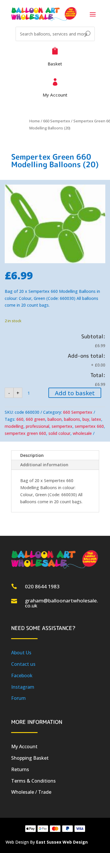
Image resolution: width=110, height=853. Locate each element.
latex (96, 419)
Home (34, 121)
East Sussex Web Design (62, 842)
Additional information (44, 464)
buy (85, 419)
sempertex (62, 426)
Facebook (22, 675)
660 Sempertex (56, 121)
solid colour (59, 433)
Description (32, 455)
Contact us (23, 664)
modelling (14, 426)
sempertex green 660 (25, 433)
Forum (18, 698)
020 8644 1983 (42, 586)
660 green (35, 419)
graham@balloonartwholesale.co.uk (61, 603)
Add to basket (75, 393)
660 (19, 419)
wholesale (82, 433)
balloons (72, 419)
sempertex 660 (89, 426)
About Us (21, 652)
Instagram (22, 687)
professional (37, 426)
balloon (55, 419)
